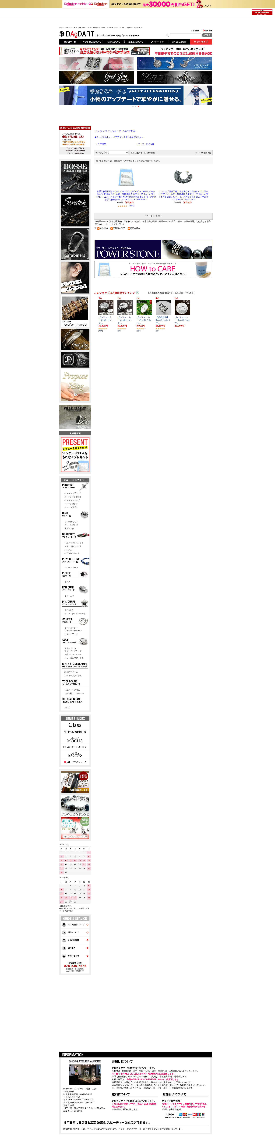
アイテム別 (112, 131)
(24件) (131, 205)
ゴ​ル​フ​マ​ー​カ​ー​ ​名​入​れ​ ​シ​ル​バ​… (144, 320)
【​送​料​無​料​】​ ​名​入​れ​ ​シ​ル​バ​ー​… (163, 320)
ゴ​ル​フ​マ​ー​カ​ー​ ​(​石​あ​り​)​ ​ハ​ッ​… (105, 320)
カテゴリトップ (100, 131)
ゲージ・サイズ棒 (146, 144)
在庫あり (138, 153)
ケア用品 (102, 144)
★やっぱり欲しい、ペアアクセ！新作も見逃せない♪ (119, 137)
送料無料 (151, 153)
